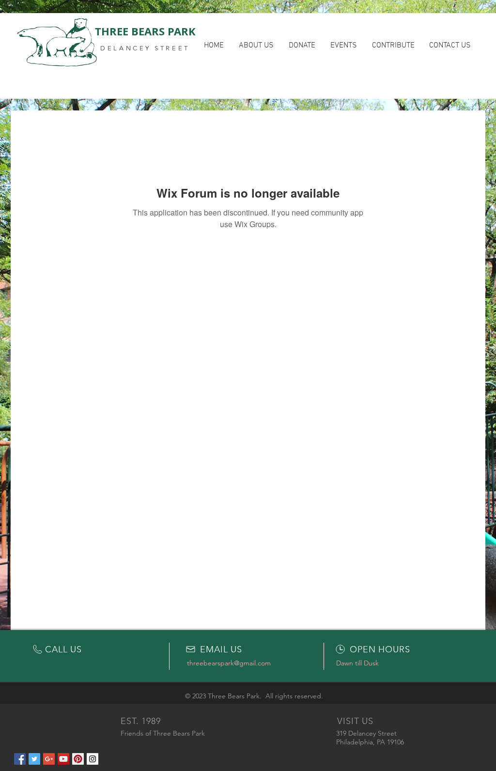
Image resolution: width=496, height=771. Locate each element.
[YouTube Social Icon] (63, 759)
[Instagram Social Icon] (92, 759)
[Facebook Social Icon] (20, 759)
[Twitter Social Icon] (34, 759)
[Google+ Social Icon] (49, 759)
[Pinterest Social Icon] (78, 759)
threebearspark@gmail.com (229, 663)
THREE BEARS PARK (145, 31)
